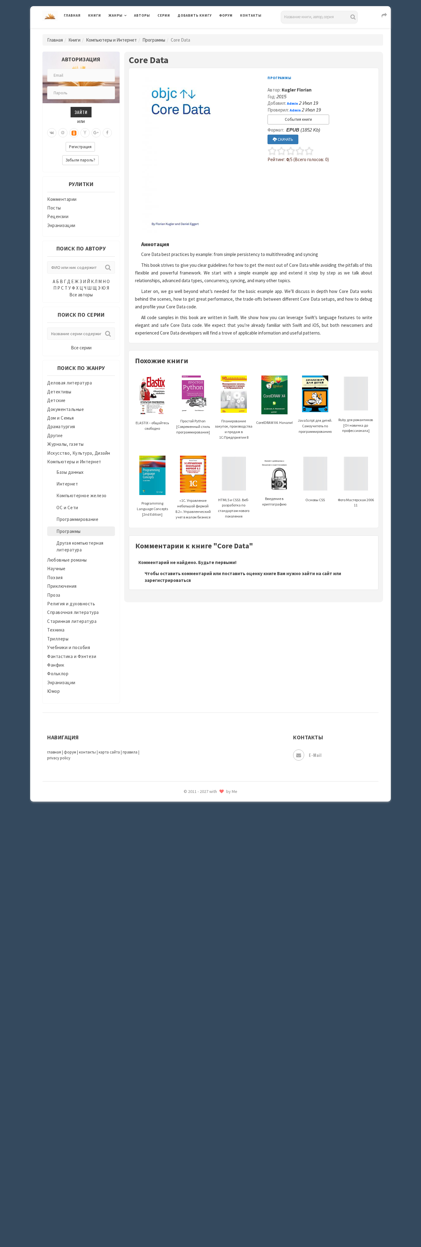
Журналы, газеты (65, 444)
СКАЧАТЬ (285, 139)
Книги (94, 15)
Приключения (62, 586)
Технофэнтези (193, 982)
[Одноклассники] (74, 132)
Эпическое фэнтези (199, 1064)
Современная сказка (199, 927)
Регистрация (80, 146)
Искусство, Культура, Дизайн (78, 453)
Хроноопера (190, 1037)
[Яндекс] (85, 132)
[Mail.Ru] (62, 132)
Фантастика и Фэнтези (71, 656)
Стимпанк (188, 954)
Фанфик (55, 665)
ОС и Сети (67, 507)
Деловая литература (199, 31)
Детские (56, 400)
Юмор (53, 691)
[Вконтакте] (51, 132)
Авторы (142, 15)
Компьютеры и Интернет (111, 40)
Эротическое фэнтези (201, 1092)
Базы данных (70, 472)
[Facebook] (107, 132)
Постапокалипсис (197, 830)
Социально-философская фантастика (219, 940)
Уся (182, 1009)
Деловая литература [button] (130, 31)
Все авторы (81, 295)
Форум (226, 15)
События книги (298, 119)
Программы (153, 40)
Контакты (251, 15)
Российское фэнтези (200, 872)
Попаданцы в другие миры (206, 816)
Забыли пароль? (80, 160)
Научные (56, 568)
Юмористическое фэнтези (206, 1120)
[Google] (96, 132)
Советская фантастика (202, 913)
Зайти (81, 112)
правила (130, 752)
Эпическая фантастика (202, 1051)
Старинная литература (71, 621)
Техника (56, 630)
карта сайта (109, 752)
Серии (163, 15)
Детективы (59, 392)
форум (70, 752)
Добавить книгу (195, 15)
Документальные (65, 409)
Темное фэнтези (195, 968)
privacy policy (58, 758)
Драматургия (61, 426)
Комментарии (62, 199)
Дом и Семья (60, 418)
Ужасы (185, 995)
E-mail (315, 755)
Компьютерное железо (81, 495)
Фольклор (57, 673)
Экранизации (61, 225)
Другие (55, 435)
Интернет (67, 484)
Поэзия (55, 577)
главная (54, 752)
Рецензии (57, 216)
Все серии (81, 348)
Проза (53, 595)
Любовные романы (67, 560)
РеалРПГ (186, 858)
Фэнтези (187, 1023)
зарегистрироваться (168, 580)
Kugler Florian (297, 90)
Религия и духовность (71, 604)
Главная (72, 15)
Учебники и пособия (68, 647)
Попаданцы (190, 803)
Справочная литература (73, 612)
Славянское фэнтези (200, 899)
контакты (87, 752)
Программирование (77, 519)
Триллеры (57, 639)
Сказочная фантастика (202, 885)
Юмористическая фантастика (210, 1106)
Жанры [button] (115, 15)
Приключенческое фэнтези (207, 844)
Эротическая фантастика (205, 1078)
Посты (54, 208)
